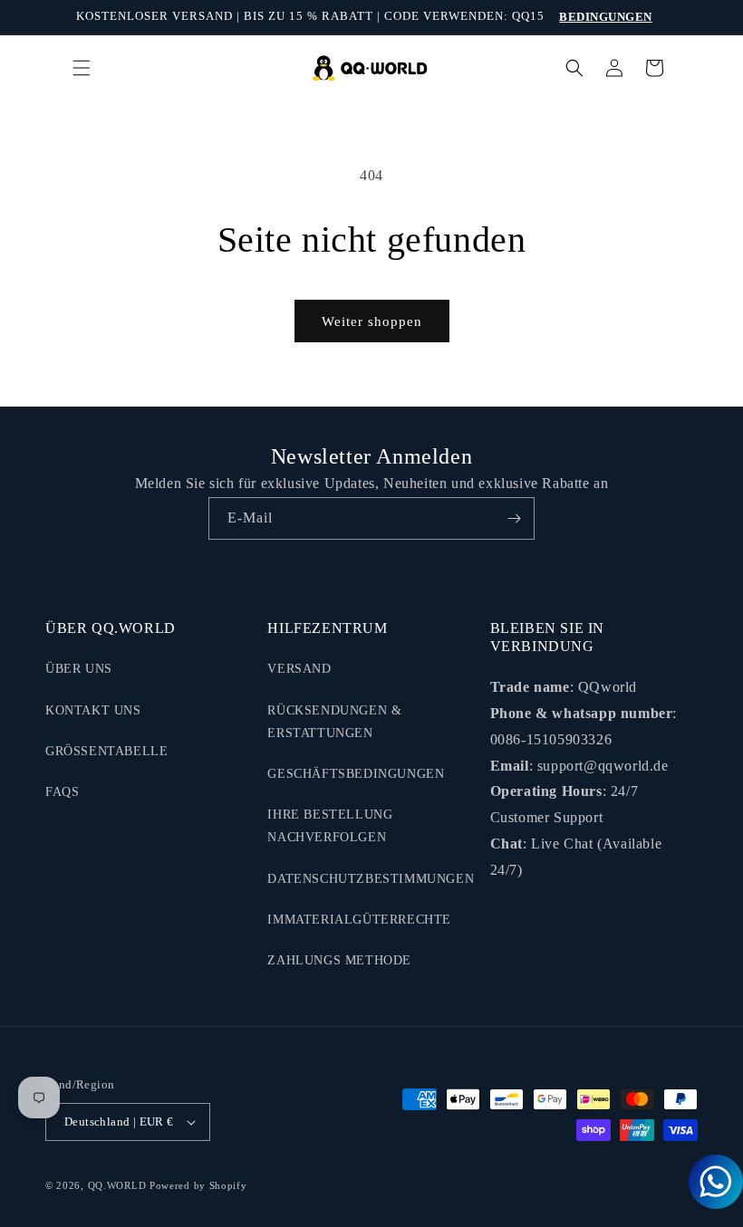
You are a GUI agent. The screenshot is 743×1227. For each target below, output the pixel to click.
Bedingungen (605, 17)
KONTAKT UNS (93, 710)
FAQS (62, 792)
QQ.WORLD (117, 1185)
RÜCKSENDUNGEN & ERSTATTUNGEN (334, 722)
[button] (81, 68)
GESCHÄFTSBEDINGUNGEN (355, 774)
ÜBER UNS (78, 669)
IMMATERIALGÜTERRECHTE (359, 919)
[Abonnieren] (514, 518)
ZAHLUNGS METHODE (339, 960)
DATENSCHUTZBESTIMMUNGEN (370, 879)
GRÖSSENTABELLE (106, 751)
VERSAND (299, 669)
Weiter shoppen (372, 321)
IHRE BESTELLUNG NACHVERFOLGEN (329, 826)
